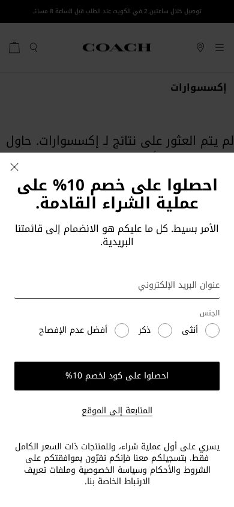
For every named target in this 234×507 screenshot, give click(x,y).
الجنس (210, 313)
